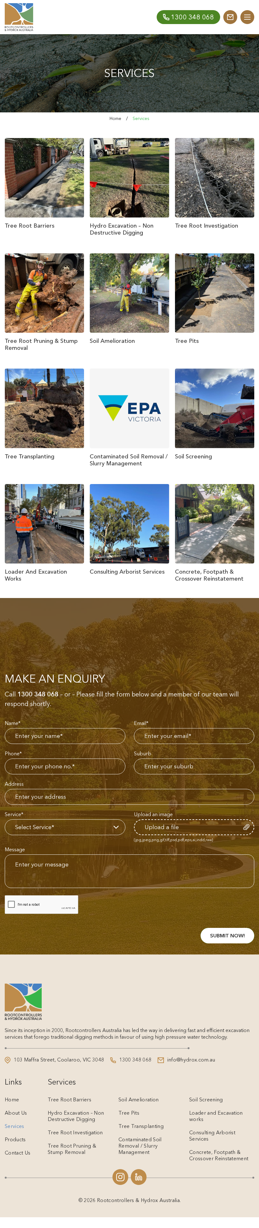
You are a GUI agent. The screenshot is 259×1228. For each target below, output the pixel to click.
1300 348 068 (37, 694)
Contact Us (17, 1152)
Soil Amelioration (138, 1099)
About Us (16, 1113)
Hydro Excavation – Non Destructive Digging (76, 1116)
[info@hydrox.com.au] (230, 17)
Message (15, 849)
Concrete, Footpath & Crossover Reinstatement (218, 1155)
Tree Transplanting (141, 1126)
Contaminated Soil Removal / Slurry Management (139, 1145)
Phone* (13, 753)
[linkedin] (139, 1177)
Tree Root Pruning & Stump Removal (72, 1149)
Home (115, 118)
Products (15, 1139)
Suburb (142, 753)
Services (14, 1126)
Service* (14, 814)
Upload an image (153, 814)
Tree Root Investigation (75, 1132)
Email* (141, 723)
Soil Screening (206, 1099)
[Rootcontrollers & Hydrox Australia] (19, 17)
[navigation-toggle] (247, 17)
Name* (13, 723)
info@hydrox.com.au (190, 1059)
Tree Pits (128, 1113)
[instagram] (120, 1177)
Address (14, 784)
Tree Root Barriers (69, 1099)
